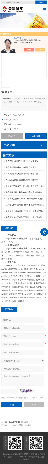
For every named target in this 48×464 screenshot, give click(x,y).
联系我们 (36, 136)
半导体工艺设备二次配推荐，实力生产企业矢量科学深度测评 (25, 186)
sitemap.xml (21, 457)
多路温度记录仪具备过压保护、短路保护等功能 (25, 211)
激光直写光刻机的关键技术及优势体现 (22, 161)
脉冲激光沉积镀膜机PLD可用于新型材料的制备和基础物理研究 (25, 205)
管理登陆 (26, 459)
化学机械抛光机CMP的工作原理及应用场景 (24, 198)
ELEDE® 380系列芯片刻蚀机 (20, 425)
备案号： (11, 457)
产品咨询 (12, 136)
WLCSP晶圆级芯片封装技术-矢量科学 (22, 180)
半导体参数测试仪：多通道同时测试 (21, 167)
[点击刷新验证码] (26, 391)
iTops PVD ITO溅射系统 (18, 422)
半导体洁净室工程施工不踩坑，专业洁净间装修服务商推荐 (25, 217)
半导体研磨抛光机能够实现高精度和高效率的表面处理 (25, 192)
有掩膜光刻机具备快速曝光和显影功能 (22, 174)
